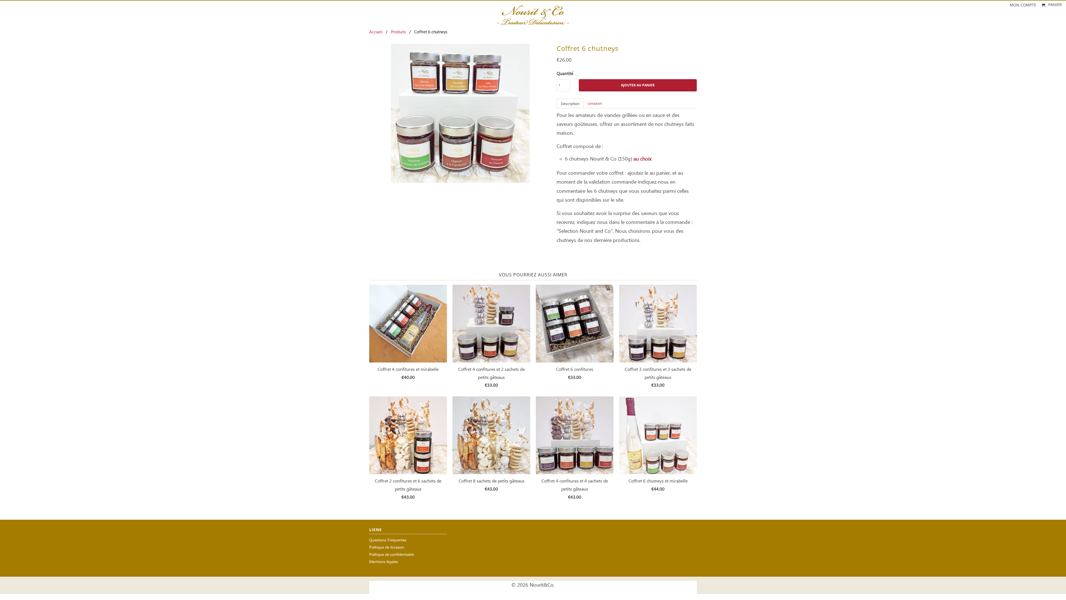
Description (570, 104)
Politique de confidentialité (391, 555)
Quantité (565, 74)
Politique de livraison (386, 547)
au (636, 159)
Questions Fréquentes (387, 540)
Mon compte (1023, 5)
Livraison (595, 103)
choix (646, 159)
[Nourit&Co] (533, 13)
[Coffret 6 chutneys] (460, 113)
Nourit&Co (542, 585)
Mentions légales (383, 562)
